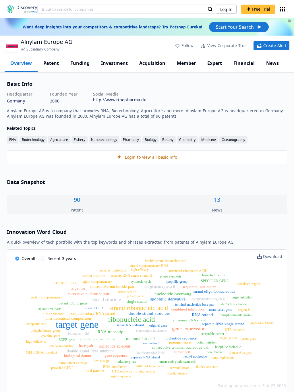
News (272, 63)
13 (217, 199)
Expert (214, 63)
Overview (21, 63)
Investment (114, 63)
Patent (51, 63)
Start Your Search (235, 27)
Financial (244, 63)
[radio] (25, 258)
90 (77, 199)
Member (186, 63)
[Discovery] (22, 9)
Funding (80, 63)
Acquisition (152, 63)
